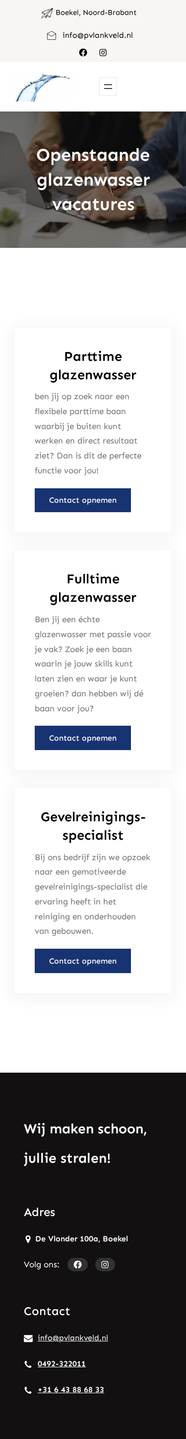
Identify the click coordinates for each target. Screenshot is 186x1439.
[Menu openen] (108, 87)
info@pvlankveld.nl (97, 35)
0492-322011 (62, 1363)
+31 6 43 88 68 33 (71, 1389)
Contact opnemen (83, 500)
